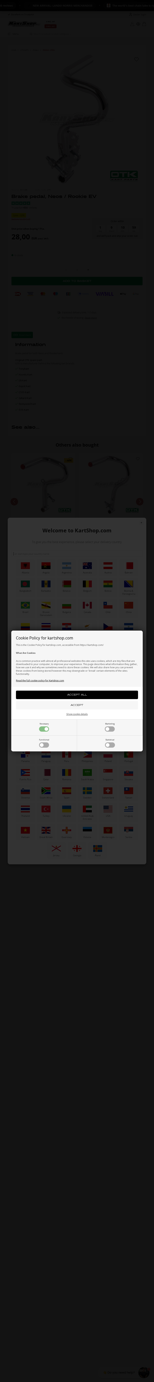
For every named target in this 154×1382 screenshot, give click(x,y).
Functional (44, 739)
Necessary (44, 723)
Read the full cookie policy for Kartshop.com (40, 680)
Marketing (110, 723)
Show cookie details (77, 714)
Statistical (109, 739)
